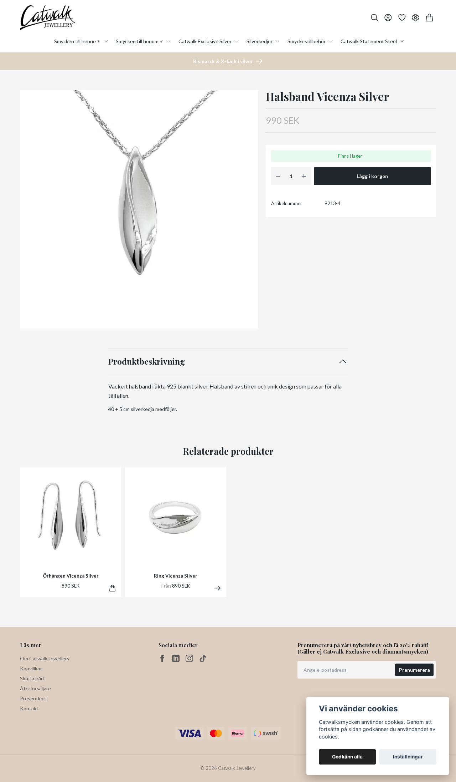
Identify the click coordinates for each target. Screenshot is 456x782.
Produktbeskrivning (146, 361)
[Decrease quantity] (278, 176)
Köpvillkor (31, 668)
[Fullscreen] (139, 209)
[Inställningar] (416, 17)
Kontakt (29, 708)
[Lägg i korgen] (112, 588)
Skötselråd (32, 678)
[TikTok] (203, 658)
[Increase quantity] (304, 176)
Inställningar (408, 757)
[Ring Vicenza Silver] (217, 588)
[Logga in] (388, 17)
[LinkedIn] (176, 658)
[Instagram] (189, 658)
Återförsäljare (35, 688)
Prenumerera (414, 670)
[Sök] (375, 17)
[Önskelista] (402, 17)
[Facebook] (162, 658)
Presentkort (33, 698)
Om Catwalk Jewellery (44, 658)
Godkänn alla (347, 757)
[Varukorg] (429, 17)
